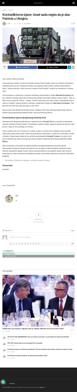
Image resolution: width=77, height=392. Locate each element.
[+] (39, 243)
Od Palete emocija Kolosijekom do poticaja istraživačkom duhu (27, 355)
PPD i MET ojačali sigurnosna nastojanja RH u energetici (25, 343)
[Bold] (11, 244)
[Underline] (16, 244)
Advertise (12, 383)
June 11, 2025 (17, 23)
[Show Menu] (3, 3)
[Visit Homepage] (38, 3)
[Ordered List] (22, 244)
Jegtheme (42, 387)
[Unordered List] (25, 244)
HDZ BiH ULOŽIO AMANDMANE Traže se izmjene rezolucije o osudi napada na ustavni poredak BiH (38, 337)
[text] (38, 94)
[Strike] (19, 244)
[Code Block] (30, 244)
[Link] (33, 244)
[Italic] (13, 244)
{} (36, 243)
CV (9, 23)
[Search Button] (74, 3)
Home (4, 10)
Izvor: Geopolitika (8, 185)
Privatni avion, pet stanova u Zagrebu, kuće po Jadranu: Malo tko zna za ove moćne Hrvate (33, 329)
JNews (9, 387)
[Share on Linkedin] (69, 67)
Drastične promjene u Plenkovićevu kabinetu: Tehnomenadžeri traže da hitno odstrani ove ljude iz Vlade (39, 349)
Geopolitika (10, 10)
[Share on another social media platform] (73, 67)
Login (72, 230)
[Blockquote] (27, 244)
